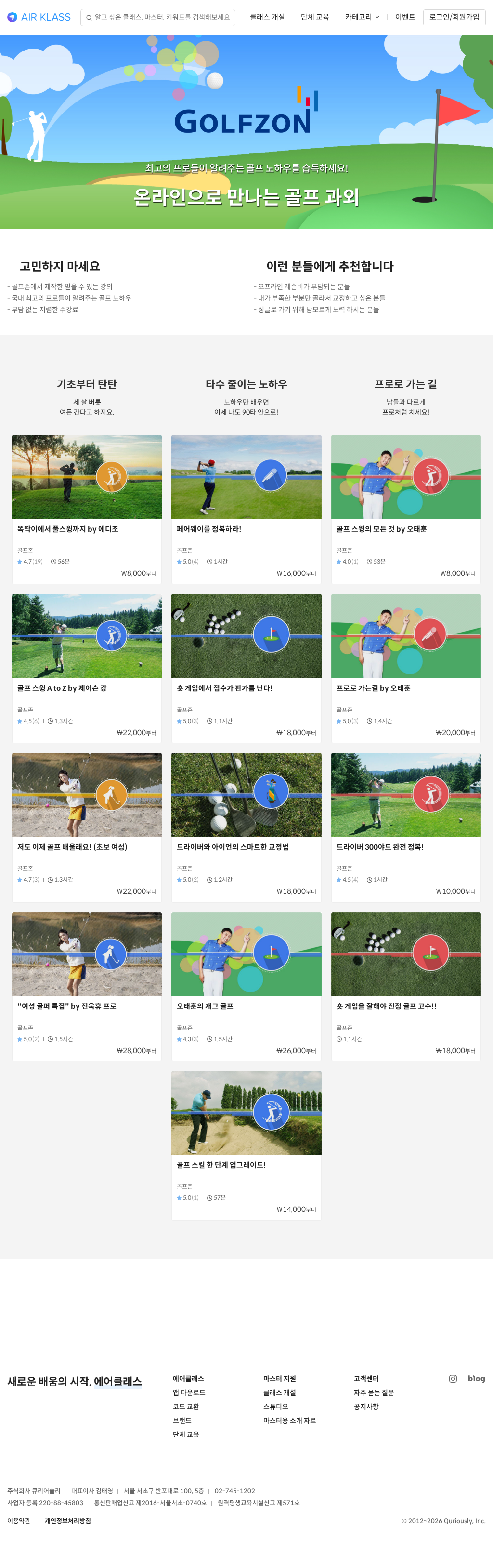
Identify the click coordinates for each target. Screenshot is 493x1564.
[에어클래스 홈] (39, 17)
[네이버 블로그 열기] (476, 1379)
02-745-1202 (235, 1491)
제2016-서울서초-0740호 (171, 1503)
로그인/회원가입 (454, 17)
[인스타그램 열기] (453, 1379)
